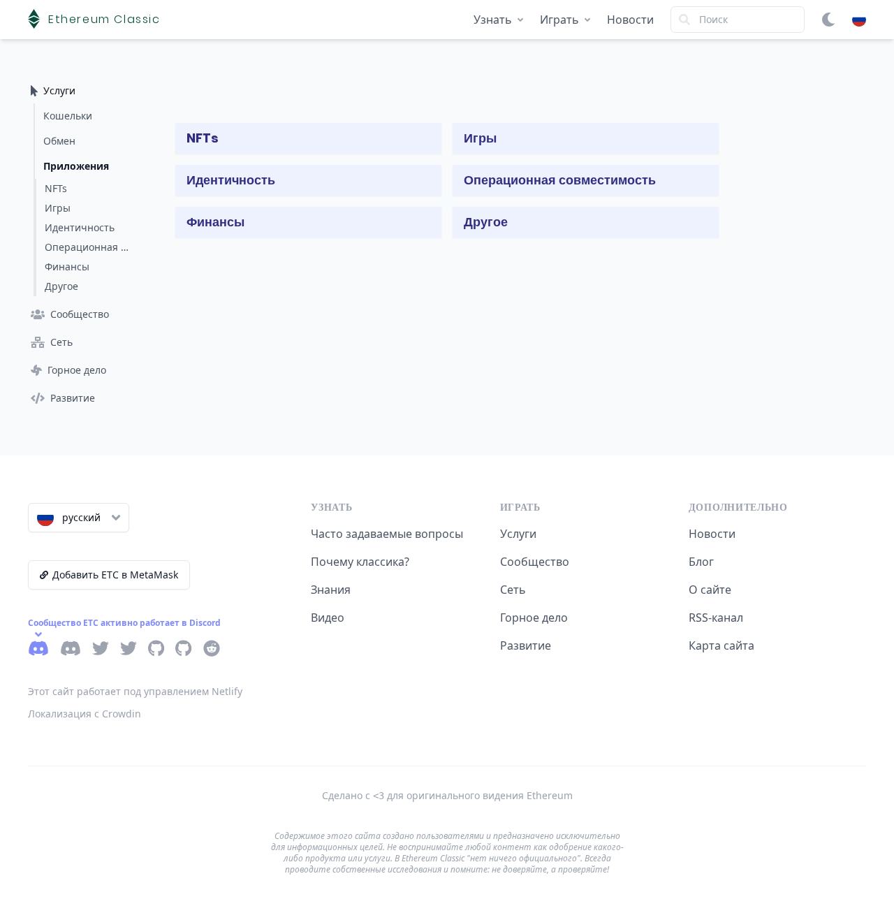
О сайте (710, 589)
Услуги (518, 533)
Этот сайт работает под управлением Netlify (135, 691)
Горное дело (534, 617)
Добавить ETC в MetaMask (115, 574)
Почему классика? (360, 561)
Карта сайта (721, 645)
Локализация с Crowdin (84, 713)
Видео (327, 617)
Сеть (513, 589)
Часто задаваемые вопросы (387, 533)
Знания (331, 589)
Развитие (525, 645)
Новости (630, 19)
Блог (701, 561)
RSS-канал (716, 617)
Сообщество (534, 561)
